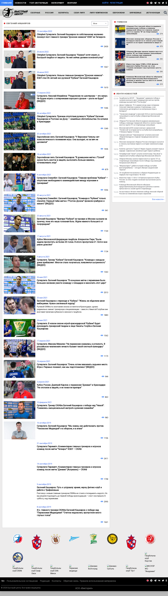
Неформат (57, 3)
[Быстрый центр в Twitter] (163, 3)
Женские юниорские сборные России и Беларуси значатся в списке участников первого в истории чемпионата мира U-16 (141, 144)
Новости (20, 3)
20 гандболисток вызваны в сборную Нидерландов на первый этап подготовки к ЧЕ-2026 (139, 174)
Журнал (72, 3)
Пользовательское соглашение (22, 581)
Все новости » (158, 199)
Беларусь (63, 13)
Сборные (35, 13)
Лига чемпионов (99, 13)
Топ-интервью (38, 3)
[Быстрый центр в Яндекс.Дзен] (151, 3)
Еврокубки (119, 13)
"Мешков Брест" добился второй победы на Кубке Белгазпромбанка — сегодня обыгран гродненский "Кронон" (138, 168)
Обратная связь (71, 581)
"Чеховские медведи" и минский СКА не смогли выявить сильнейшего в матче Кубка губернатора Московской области (140, 116)
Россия (49, 13)
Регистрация (116, 3)
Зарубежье (135, 13)
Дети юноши (153, 13)
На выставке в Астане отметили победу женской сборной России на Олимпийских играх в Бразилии (141, 193)
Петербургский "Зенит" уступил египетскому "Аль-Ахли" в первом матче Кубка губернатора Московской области (140, 155)
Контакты (56, 581)
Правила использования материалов (98, 581)
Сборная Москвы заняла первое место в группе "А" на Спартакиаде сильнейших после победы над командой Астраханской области (140, 161)
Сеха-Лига (79, 13)
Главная (7, 3)
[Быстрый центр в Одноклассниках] (166, 3)
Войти (105, 3)
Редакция (45, 581)
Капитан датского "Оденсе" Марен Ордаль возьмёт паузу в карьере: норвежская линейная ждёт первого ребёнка (141, 150)
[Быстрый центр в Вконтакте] (159, 3)
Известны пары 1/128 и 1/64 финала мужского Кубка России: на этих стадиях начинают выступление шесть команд (140, 180)
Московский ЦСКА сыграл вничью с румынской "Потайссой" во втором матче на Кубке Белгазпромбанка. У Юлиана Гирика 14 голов (141, 130)
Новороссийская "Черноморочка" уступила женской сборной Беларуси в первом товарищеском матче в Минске (139, 137)
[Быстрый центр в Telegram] (155, 3)
